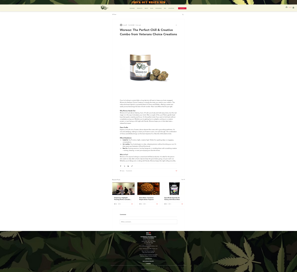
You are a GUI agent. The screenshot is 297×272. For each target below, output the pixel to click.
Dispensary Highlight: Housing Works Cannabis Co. (122, 198)
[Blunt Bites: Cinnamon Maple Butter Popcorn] (148, 188)
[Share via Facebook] (120, 166)
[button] (293, 7)
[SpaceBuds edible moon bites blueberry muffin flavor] (173, 188)
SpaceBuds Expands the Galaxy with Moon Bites (172, 198)
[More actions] (176, 25)
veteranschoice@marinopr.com (150, 248)
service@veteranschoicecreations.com (148, 246)
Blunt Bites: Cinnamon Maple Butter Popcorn (146, 198)
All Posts (114, 14)
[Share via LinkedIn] (128, 166)
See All (183, 179)
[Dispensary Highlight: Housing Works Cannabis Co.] (123, 188)
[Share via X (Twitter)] (124, 166)
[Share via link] (132, 166)
